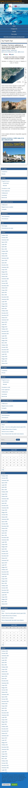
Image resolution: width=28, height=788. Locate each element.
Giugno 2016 (4, 338)
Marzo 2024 (4, 249)
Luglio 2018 (4, 301)
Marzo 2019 (4, 294)
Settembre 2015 (5, 351)
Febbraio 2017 (5, 329)
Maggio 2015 (4, 358)
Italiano (11, 6)
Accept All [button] (14, 784)
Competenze (4, 171)
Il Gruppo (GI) (14, 29)
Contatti (14, 31)
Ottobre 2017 (4, 317)
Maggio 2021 (4, 271)
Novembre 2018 (5, 297)
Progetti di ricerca (5, 181)
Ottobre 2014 (4, 363)
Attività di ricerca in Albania (8, 431)
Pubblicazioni (4, 204)
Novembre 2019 (5, 285)
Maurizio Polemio (6, 50)
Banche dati (4, 197)
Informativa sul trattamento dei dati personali (14, 37)
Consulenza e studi (6, 188)
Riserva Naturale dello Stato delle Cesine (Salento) (13, 433)
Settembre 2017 (5, 319)
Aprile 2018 (4, 308)
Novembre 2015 (5, 349)
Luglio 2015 (4, 354)
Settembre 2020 (5, 278)
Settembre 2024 (5, 239)
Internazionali (6, 183)
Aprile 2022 (4, 262)
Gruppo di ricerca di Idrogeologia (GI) (11, 1)
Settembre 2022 (5, 258)
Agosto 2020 (4, 281)
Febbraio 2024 (5, 251)
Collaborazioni (5, 193)
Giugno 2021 (4, 269)
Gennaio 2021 (5, 274)
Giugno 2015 (4, 356)
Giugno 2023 (4, 253)
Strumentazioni (5, 218)
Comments (21, 51)
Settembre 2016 (5, 333)
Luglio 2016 (4, 336)
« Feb (2, 469)
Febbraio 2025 (5, 235)
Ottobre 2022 (4, 255)
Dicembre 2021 (5, 265)
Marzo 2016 (4, 342)
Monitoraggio (4, 225)
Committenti (4, 195)
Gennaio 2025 (5, 237)
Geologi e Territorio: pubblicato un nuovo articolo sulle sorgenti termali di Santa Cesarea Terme (14, 46)
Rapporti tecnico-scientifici (7, 207)
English (18, 6)
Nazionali (5, 185)
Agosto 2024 (4, 242)
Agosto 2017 (4, 322)
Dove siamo (14, 34)
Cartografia (4, 209)
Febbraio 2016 (5, 345)
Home (14, 26)
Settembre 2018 (5, 299)
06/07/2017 (14, 50)
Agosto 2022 (4, 260)
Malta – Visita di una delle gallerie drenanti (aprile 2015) (14, 427)
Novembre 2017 (5, 315)
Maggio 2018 (4, 306)
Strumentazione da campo (7, 228)
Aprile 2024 (4, 246)
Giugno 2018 (4, 304)
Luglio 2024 (4, 244)
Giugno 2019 (4, 290)
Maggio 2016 (4, 340)
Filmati (3, 424)
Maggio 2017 (4, 326)
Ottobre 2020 (4, 276)
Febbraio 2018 (5, 310)
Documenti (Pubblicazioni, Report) (10, 51)
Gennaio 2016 (5, 347)
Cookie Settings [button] (6, 784)
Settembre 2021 (5, 267)
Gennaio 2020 (5, 283)
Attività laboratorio (6, 216)
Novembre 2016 (5, 331)
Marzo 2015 (4, 361)
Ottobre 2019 (4, 287)
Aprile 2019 (4, 292)
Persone (3, 174)
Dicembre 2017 (5, 313)
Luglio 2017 (4, 324)
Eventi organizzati (5, 190)
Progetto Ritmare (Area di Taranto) (9, 429)
